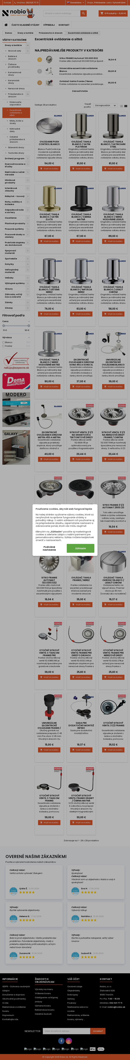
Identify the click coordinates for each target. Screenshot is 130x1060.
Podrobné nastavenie (49, 548)
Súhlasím (80, 548)
